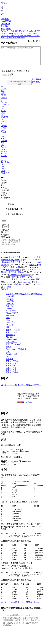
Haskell (37, 36)
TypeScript (5, 162)
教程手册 (6, 227)
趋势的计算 (20, 284)
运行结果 (6, 225)
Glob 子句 (10, 301)
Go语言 (14, 31)
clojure (34, 33)
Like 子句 (9, 299)
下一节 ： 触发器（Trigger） (29, 385)
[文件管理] (21, 11)
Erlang (26, 36)
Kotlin (6, 33)
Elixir (3, 166)
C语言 (3, 95)
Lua (9, 36)
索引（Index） (12, 332)
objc (15, 33)
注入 (8, 352)
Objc (3, 113)
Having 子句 (11, 311)
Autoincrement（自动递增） (17, 349)
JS (32, 84)
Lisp (7, 38)
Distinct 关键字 (12, 313)
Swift (29, 33)
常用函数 (9, 359)
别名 (8, 327)
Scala (31, 36)
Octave (3, 168)
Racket (11, 38)
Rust (29, 31)
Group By (9, 308)
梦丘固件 (29, 402)
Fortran (22, 38)
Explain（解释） (12, 354)
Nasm (16, 38)
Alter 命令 (10, 337)
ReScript (4, 164)
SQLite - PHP (11, 368)
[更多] (8, 287)
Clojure (4, 126)
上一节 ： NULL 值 (9, 385)
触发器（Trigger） (13, 330)
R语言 (37, 31)
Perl (17, 36)
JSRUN (4, 3)
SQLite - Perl (11, 370)
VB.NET (23, 33)
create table (27, 282)
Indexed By (10, 335)
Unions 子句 (11, 322)
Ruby (11, 33)
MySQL (4, 151)
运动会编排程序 (7, 262)
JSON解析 (36, 82)
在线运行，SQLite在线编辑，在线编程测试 (24, 294)
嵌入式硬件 (36, 79)
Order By (9, 306)
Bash (21, 36)
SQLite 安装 (11, 365)
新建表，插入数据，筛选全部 (13, 272)
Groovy (4, 36)
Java (2, 91)
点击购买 (20, 402)
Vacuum (9, 356)
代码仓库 (6, 230)
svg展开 (36, 279)
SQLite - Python (12, 372)
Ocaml (3, 147)
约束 (8, 318)
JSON (3, 111)
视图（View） (11, 342)
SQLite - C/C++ (12, 361)
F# (18, 33)
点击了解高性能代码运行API (19, 83)
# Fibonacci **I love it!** (18, 275)
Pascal (13, 36)
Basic (3, 171)
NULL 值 (9, 325)
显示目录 (5, 289)
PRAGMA (10, 315)
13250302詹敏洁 (7, 257)
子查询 (8, 347)
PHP (19, 31)
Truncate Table (11, 339)
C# (2, 33)
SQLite (24, 31)
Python (4, 31)
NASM (4, 156)
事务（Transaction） (14, 344)
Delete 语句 (10, 296)
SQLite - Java (11, 363)
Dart (33, 31)
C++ (9, 31)
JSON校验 (5, 173)
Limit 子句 (10, 304)
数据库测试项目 (12, 270)
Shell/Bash (5, 104)
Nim (3, 38)
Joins (8, 320)
